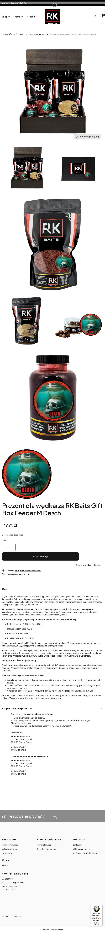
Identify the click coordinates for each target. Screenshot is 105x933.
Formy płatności (44, 845)
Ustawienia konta (9, 849)
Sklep (21, 34)
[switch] (96, 923)
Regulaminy (77, 845)
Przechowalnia (8, 853)
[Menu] (100, 905)
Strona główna (8, 34)
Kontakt (5, 865)
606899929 (7, 879)
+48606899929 (18, 747)
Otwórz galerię (89, 136)
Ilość (4, 540)
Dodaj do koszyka (40, 556)
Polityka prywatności (81, 849)
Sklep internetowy (52, 930)
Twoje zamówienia (10, 845)
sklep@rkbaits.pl (18, 749)
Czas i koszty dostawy (46, 849)
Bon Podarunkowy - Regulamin (85, 853)
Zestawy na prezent (37, 34)
